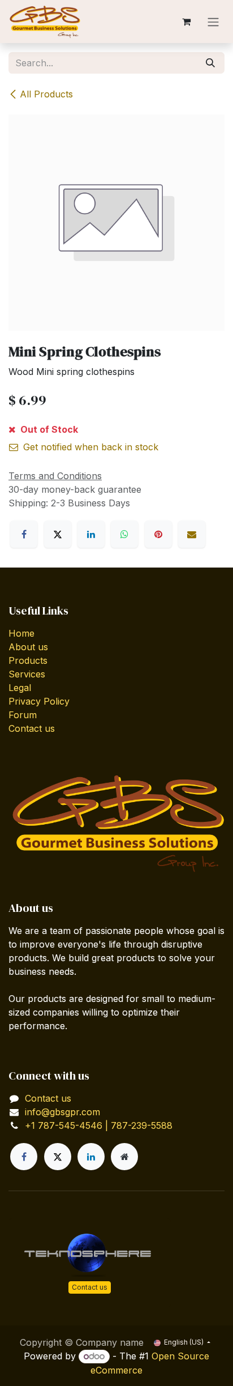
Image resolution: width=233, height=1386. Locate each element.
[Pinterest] (158, 534)
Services (26, 674)
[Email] (191, 534)
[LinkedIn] (91, 534)
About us (28, 647)
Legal (19, 687)
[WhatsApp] (124, 534)
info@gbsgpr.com (62, 1112)
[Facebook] (23, 534)
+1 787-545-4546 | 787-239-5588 (98, 1125)
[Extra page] (124, 1156)
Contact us (31, 728)
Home (21, 633)
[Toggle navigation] (213, 21)
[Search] (210, 63)
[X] (57, 534)
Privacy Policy (39, 701)
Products (28, 660)
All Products (46, 94)
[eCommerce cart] (186, 21)
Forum (22, 714)
